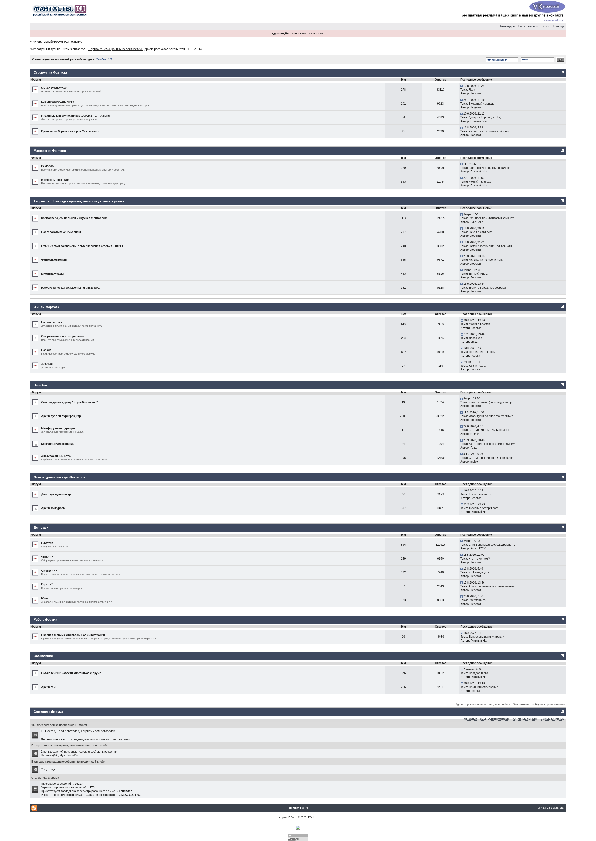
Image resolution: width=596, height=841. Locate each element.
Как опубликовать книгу (57, 101)
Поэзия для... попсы (482, 352)
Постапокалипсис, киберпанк (61, 232)
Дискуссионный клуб (56, 456)
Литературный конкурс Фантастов (59, 477)
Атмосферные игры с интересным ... (493, 586)
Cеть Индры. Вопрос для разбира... (492, 457)
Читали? (47, 556)
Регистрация (315, 33)
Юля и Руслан (478, 365)
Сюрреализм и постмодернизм (62, 336)
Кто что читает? (479, 558)
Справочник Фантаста (50, 72)
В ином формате (46, 307)
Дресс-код (475, 338)
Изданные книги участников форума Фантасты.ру (76, 115)
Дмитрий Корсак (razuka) (485, 117)
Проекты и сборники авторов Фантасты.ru (70, 131)
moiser (474, 461)
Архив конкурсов (53, 508)
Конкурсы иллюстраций (57, 444)
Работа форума (45, 619)
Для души (41, 527)
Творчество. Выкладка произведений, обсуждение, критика (79, 201)
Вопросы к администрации (486, 636)
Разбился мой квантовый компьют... (492, 218)
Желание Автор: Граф (483, 508)
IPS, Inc (312, 817)
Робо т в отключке (480, 232)
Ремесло (47, 166)
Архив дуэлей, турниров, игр (61, 416)
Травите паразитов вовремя (487, 287)
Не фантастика (51, 322)
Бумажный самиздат (482, 103)
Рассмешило (477, 600)
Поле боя (41, 385)
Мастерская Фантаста (50, 150)
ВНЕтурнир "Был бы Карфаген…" (491, 430)
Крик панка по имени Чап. (486, 259)
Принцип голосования (483, 687)
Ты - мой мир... (478, 273)
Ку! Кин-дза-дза (479, 572)
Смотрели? (49, 570)
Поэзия (46, 350)
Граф (473, 447)
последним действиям (83, 739)
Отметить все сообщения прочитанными (539, 704)
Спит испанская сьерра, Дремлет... (492, 544)
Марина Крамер (479, 324)
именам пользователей (114, 739)
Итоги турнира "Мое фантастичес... (492, 416)
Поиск (545, 26)
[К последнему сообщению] (461, 86)
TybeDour (476, 222)
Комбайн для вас (480, 181)
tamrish (475, 434)
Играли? (47, 584)
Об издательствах (54, 88)
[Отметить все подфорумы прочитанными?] (35, 443)
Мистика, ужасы (52, 273)
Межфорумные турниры (58, 428)
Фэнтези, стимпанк (54, 259)
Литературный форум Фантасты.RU (57, 41)
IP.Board (292, 817)
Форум (283, 817)
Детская (47, 364)
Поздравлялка (478, 673)
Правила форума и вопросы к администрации (73, 635)
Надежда (47, 755)
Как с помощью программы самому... (492, 444)
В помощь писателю (55, 180)
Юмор (45, 598)
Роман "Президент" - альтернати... (491, 246)
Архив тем (48, 687)
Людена (475, 107)
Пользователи (528, 26)
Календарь (507, 26)
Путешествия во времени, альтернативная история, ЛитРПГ (82, 246)
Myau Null (66, 755)
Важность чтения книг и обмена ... (491, 167)
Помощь (559, 26)
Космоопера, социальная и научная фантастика (74, 218)
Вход (303, 33)
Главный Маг (478, 121)
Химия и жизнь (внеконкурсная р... (491, 402)
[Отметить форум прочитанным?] (35, 89)
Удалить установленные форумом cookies (483, 704)
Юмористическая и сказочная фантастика (70, 287)
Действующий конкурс (56, 494)
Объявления (43, 656)
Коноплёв (125, 791)
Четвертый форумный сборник (489, 131)
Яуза (472, 89)
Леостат (475, 93)
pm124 (475, 341)
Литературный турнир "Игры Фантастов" (58, 49)
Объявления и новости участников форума (71, 673)
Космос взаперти (480, 494)
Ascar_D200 (478, 548)
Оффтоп (47, 543)
